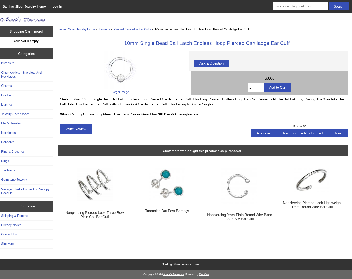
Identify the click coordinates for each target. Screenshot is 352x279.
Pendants (7, 142)
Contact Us (9, 234)
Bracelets (7, 63)
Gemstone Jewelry (14, 179)
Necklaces (8, 132)
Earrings (104, 29)
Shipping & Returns (14, 216)
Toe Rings (8, 170)
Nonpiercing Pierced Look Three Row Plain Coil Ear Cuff (94, 214)
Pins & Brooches (13, 151)
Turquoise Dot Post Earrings (167, 211)
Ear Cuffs (7, 95)
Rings (5, 161)
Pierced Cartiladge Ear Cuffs (132, 29)
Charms (6, 86)
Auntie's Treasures (173, 274)
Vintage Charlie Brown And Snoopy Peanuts (25, 191)
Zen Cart (204, 274)
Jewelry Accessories (15, 114)
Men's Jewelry (11, 123)
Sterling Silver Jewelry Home (24, 6)
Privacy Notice (11, 225)
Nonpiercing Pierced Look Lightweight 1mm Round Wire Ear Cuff (312, 205)
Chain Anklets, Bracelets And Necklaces (21, 74)
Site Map (7, 244)
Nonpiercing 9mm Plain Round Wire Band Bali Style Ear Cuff (239, 217)
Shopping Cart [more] (26, 31)
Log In (57, 6)
